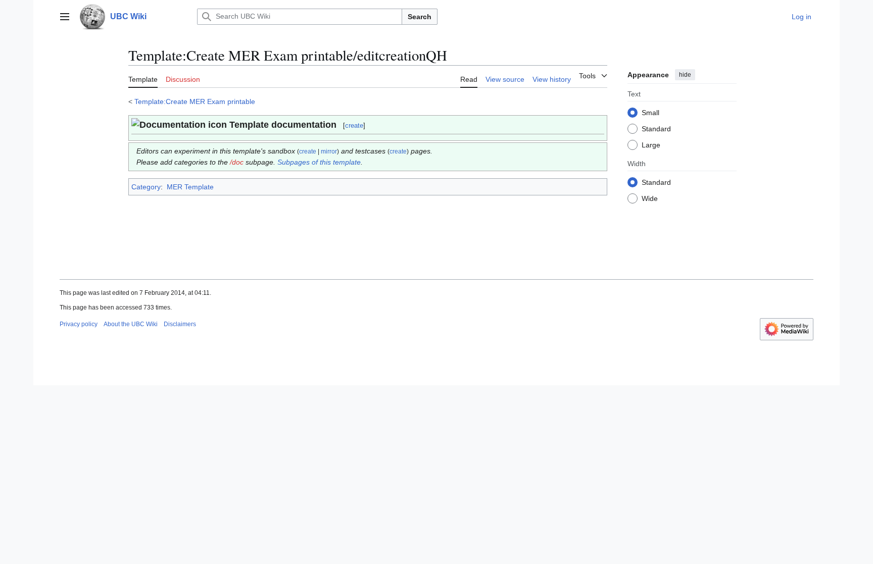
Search (419, 17)
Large (651, 145)
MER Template (190, 187)
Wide (650, 198)
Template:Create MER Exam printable (194, 101)
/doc (237, 162)
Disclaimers (180, 324)
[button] (65, 17)
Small (650, 113)
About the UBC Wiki (131, 324)
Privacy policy (79, 324)
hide (685, 74)
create (354, 125)
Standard (656, 129)
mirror (329, 151)
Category (146, 187)
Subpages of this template (319, 162)
